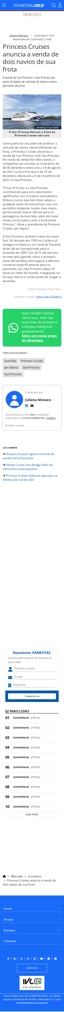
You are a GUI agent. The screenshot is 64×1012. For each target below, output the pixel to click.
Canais (8, 908)
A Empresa (10, 941)
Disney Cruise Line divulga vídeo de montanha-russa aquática (28, 467)
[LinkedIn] (26, 406)
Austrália (10, 361)
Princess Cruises (32, 361)
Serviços (8, 919)
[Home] (4, 875)
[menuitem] (32, 907)
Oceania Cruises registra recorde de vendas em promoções (28, 456)
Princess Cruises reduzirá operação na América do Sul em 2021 (30, 478)
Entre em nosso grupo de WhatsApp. (39, 338)
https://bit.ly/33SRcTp (48, 296)
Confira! (50, 418)
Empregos (9, 930)
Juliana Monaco (19, 35)
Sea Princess (31, 367)
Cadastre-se (32, 696)
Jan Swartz (11, 367)
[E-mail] (32, 406)
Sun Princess (13, 374)
